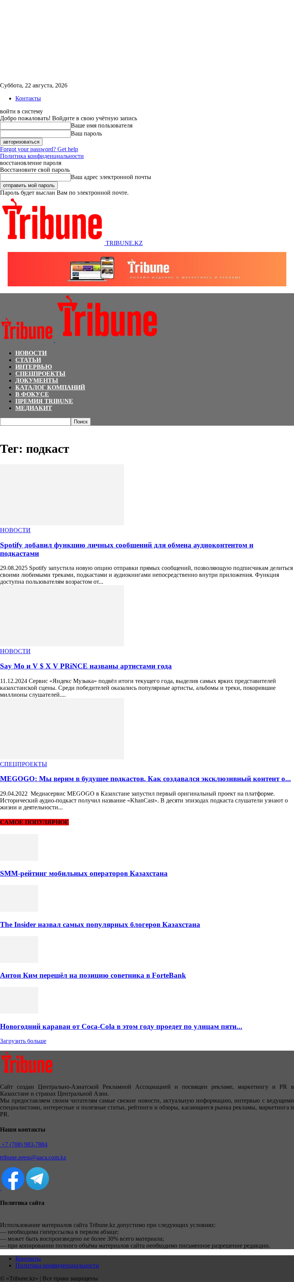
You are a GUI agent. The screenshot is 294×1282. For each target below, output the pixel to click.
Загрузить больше (23, 1041)
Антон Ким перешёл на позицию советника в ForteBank (93, 975)
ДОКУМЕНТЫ (36, 380)
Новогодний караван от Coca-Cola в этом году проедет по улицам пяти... (121, 1026)
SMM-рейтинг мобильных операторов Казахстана (84, 873)
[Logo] (27, 340)
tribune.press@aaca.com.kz (33, 1157)
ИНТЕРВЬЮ (33, 366)
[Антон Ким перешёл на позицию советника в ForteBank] (19, 960)
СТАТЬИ (28, 360)
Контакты (28, 98)
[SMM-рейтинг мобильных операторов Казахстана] (19, 859)
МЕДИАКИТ (33, 408)
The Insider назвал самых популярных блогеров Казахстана (100, 924)
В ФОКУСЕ (32, 394)
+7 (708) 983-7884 (23, 1144)
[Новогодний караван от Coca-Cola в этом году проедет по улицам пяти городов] (19, 1011)
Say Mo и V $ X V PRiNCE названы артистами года (86, 666)
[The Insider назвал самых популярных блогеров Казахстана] (19, 909)
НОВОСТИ (31, 353)
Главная (9, 429)
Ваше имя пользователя (101, 125)
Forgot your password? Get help (39, 149)
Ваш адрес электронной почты (111, 177)
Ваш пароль (86, 133)
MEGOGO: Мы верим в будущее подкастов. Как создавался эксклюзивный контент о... (145, 779)
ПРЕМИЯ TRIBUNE (44, 401)
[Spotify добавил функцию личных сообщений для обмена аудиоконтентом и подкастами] (62, 523)
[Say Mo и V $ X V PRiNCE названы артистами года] (62, 644)
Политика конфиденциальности (42, 156)
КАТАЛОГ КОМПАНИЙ (50, 387)
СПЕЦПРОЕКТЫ (40, 373)
